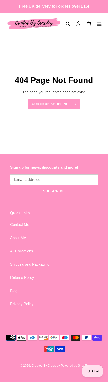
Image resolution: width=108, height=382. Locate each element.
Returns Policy (22, 277)
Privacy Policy (22, 304)
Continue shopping (50, 104)
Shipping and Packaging (29, 264)
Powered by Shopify (74, 365)
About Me (18, 238)
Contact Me (19, 224)
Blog (13, 291)
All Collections (21, 251)
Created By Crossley (46, 365)
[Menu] (99, 23)
